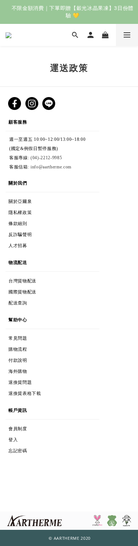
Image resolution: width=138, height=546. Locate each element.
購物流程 (32, 348)
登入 (16, 438)
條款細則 (34, 222)
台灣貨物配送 (29, 279)
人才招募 (19, 244)
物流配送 (21, 261)
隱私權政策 (32, 211)
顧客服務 (34, 120)
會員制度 (25, 427)
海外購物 (40, 370)
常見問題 (17, 337)
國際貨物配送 (39, 290)
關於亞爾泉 (32, 200)
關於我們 (17, 181)
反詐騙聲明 (32, 233)
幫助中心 (17, 318)
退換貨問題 (37, 381)
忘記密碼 (32, 449)
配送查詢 (30, 301)
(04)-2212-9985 (46, 157)
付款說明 (21, 359)
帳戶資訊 (20, 408)
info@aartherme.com (51, 166)
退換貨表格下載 (44, 392)
